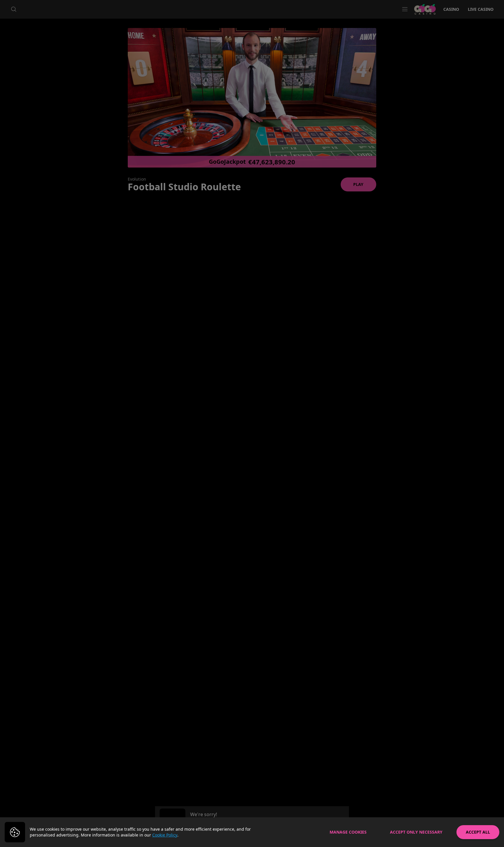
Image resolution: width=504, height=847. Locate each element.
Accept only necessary (416, 832)
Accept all (478, 832)
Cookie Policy (164, 835)
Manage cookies (348, 832)
